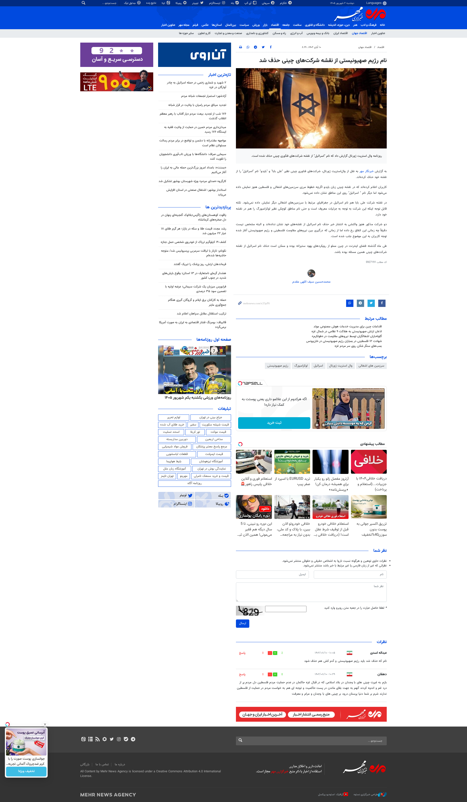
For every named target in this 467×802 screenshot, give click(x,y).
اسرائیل (318, 365)
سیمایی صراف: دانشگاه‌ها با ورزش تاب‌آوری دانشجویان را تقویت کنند (192, 156)
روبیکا (179, 3)
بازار (265, 25)
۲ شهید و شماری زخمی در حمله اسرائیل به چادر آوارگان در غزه (196, 85)
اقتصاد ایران (340, 33)
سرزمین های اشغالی (371, 365)
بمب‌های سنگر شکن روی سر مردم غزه (358, 346)
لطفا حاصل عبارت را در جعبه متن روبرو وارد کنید (355, 608)
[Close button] (45, 724)
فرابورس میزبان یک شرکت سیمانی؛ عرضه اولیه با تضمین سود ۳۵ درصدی (195, 289)
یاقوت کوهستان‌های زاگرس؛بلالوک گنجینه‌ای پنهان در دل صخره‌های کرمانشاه (193, 217)
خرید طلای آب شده (172, 424)
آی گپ (248, 3)
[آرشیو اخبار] (90, 739)
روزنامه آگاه (195, 483)
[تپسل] (240, 383)
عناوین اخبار (378, 33)
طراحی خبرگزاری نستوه (366, 795)
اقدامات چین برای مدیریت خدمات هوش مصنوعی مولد (348, 326)
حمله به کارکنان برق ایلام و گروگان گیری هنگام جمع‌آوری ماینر (197, 302)
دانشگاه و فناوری (315, 25)
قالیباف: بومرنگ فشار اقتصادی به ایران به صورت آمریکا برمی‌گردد (192, 325)
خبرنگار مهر (367, 171)
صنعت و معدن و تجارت (228, 33)
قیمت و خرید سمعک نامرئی (211, 476)
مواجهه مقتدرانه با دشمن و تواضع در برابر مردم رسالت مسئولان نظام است (192, 143)
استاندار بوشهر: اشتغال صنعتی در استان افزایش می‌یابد (196, 192)
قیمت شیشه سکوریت (215, 424)
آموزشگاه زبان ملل (174, 468)
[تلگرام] (133, 739)
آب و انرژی (296, 33)
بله (233, 3)
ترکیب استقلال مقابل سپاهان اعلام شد (201, 313)
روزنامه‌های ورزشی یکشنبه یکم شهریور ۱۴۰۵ (198, 398)
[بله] (126, 739)
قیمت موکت (218, 432)
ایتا (164, 3)
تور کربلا (195, 432)
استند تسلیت (171, 432)
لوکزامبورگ (301, 365)
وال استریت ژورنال (340, 365)
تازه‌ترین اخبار (219, 75)
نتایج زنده (151, 3)
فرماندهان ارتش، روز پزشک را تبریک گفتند (200, 264)
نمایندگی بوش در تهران (212, 468)
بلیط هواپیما (173, 461)
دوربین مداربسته (177, 439)
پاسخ (242, 653)
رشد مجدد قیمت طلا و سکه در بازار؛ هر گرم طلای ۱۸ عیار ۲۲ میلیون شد (193, 231)
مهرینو (184, 476)
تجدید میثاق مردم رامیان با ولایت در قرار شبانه (197, 105)
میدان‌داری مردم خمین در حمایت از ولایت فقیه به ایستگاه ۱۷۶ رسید (195, 129)
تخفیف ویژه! (26, 771)
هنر (355, 25)
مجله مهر (184, 25)
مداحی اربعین (214, 439)
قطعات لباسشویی (177, 454)
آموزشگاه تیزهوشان (211, 461)
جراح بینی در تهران (210, 417)
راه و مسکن (279, 33)
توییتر (195, 3)
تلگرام (283, 3)
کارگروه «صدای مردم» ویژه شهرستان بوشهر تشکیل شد (192, 181)
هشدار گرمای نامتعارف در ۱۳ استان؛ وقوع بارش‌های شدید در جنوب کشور (194, 275)
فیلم (195, 25)
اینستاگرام (215, 3)
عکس (205, 25)
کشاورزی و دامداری (257, 33)
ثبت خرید (274, 423)
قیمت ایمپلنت (214, 454)
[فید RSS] (97, 739)
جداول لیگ (130, 3)
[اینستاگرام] (119, 739)
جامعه (286, 25)
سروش (266, 3)
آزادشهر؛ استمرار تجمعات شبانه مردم (203, 96)
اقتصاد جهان (359, 33)
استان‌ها (217, 25)
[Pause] (317, 425)
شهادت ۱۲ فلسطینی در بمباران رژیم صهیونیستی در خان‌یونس (344, 341)
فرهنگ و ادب (369, 25)
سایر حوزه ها (186, 33)
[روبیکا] (105, 739)
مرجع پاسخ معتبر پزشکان (211, 446)
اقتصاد (275, 25)
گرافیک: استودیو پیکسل (331, 795)
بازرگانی (85, 764)
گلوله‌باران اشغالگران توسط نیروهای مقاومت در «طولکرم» (347, 336)
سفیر (193, 424)
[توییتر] (112, 739)
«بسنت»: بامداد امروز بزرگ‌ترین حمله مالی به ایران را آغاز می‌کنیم (193, 170)
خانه (382, 25)
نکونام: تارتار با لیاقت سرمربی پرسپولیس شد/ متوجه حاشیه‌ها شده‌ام (193, 253)
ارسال (242, 623)
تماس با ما (102, 764)
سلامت (297, 25)
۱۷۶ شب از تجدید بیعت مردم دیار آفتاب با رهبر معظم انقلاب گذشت (193, 116)
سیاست (244, 25)
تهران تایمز (167, 476)
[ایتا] (83, 739)
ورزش (256, 25)
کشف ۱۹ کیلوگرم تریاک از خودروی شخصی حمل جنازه (193, 242)
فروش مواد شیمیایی (175, 446)
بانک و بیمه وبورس (318, 33)
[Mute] (324, 425)
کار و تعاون (204, 33)
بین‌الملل (230, 25)
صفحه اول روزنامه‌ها (214, 340)
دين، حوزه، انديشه (339, 25)
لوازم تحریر (173, 417)
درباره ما (120, 764)
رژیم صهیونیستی (277, 365)
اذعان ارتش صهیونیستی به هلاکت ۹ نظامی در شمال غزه (347, 331)
